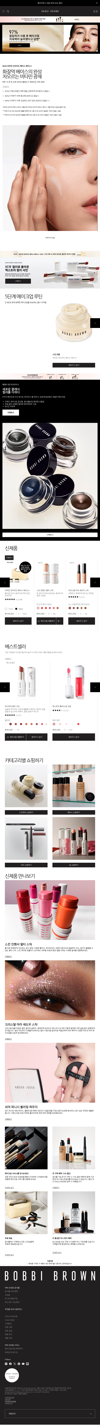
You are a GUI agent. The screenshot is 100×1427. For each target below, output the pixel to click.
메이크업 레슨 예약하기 (14, 1349)
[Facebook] (10, 1363)
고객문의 (8, 1324)
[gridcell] (38, 608)
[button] (3, 11)
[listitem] (18, 596)
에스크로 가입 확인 (12, 1302)
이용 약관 (8, 1399)
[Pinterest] (19, 1363)
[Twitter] (14, 1363)
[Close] (97, 3)
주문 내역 (8, 1327)
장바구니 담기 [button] (18, 621)
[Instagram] (6, 1363)
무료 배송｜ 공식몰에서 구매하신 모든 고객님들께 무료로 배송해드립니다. (50, 3)
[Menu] (3, 11)
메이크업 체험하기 (47, 621)
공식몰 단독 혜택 (11, 1291)
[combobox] (50, 1413)
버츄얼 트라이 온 (11, 1352)
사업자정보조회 (9, 1397)
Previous (5, 582)
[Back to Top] (91, 1421)
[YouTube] (23, 1363)
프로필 (7, 1295)
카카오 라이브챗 (11, 1316)
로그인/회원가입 (11, 1298)
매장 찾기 (8, 1334)
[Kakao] (27, 1363)
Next (95, 323)
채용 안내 (8, 1338)
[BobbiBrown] (50, 11)
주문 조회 (8, 1331)
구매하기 (5, 87)
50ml (21, 609)
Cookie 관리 (9, 1403)
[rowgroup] (50, 812)
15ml (10, 609)
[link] (95, 11)
